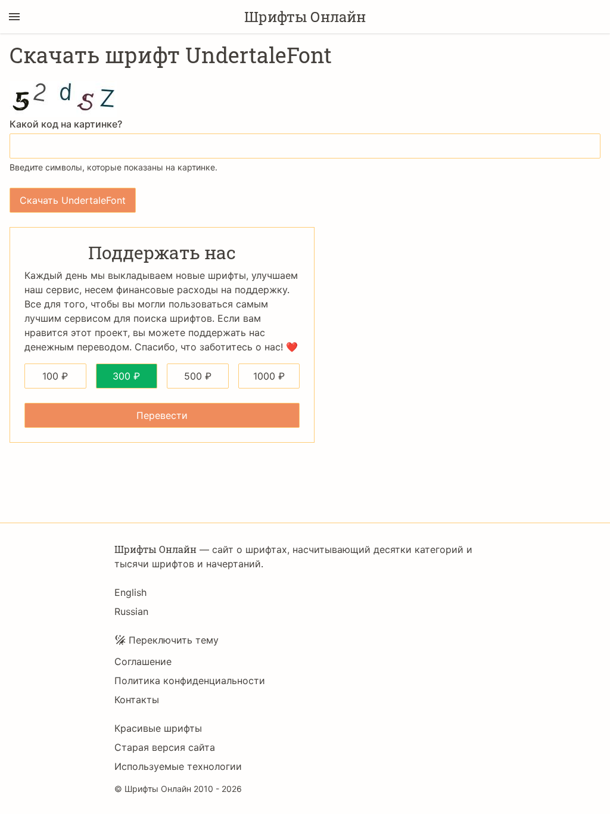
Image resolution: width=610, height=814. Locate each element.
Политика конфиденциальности (189, 680)
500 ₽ (197, 376)
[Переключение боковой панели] (14, 16)
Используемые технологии (178, 766)
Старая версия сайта (164, 747)
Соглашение (143, 661)
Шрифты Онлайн (305, 16)
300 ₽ (126, 376)
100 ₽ (55, 376)
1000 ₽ (269, 376)
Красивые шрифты (158, 728)
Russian (131, 611)
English (130, 592)
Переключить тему (174, 640)
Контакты (136, 700)
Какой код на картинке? (66, 124)
